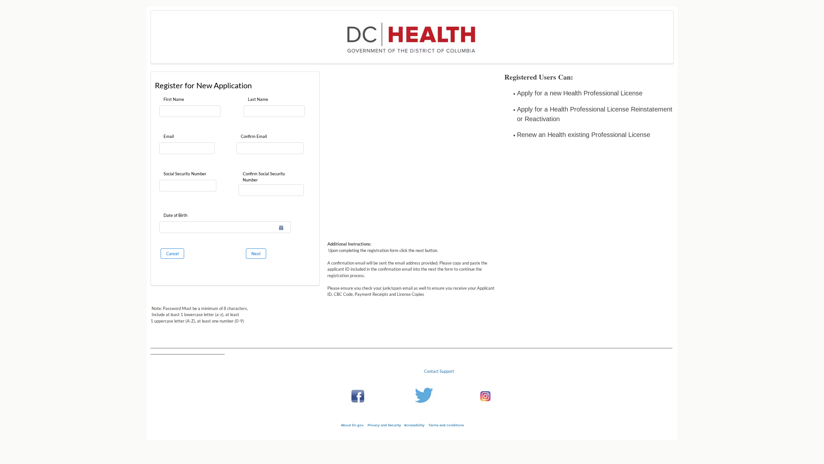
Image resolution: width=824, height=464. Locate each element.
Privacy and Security (384, 425)
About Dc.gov (352, 425)
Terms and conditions (448, 425)
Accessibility (414, 425)
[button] (281, 227)
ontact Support (440, 371)
